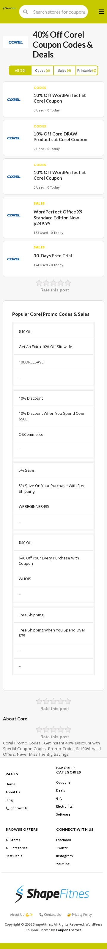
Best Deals (14, 856)
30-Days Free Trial (53, 255)
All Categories (16, 848)
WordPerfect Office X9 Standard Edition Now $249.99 (58, 217)
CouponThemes (68, 930)
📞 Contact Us (17, 808)
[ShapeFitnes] (9, 8)
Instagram (64, 856)
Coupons (63, 782)
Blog (9, 800)
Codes (42, 70)
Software (63, 814)
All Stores (13, 840)
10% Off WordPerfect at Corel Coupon (60, 98)
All (20, 70)
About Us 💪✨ (21, 915)
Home (10, 784)
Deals (60, 790)
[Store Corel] (15, 42)
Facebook (63, 840)
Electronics (64, 806)
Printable (86, 70)
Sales (64, 70)
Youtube (63, 864)
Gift (59, 798)
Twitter (61, 848)
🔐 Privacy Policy (79, 915)
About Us (13, 792)
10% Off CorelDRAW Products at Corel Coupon (60, 136)
